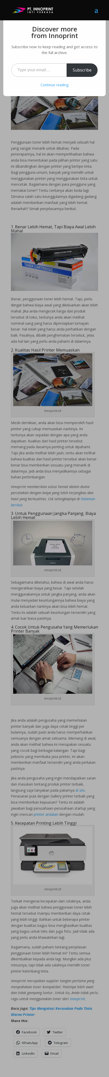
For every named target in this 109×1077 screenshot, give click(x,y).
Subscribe (82, 70)
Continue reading (54, 84)
